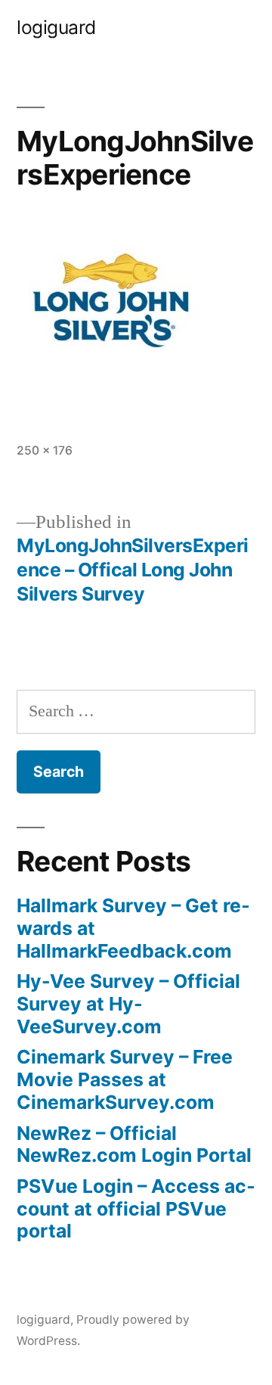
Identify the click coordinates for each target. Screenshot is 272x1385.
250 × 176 (45, 450)
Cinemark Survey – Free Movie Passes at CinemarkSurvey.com (125, 1079)
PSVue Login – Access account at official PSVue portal (136, 1208)
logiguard (56, 27)
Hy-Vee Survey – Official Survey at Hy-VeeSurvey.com (128, 1003)
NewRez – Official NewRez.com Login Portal (134, 1144)
